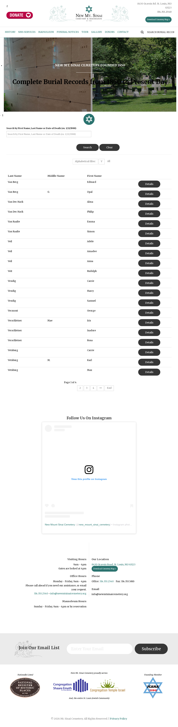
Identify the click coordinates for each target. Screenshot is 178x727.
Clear (109, 147)
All (108, 161)
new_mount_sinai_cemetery (94, 524)
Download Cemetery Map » (158, 19)
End (109, 388)
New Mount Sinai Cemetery (60, 524)
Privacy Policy (118, 718)
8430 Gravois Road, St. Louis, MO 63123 (113, 564)
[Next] (100, 388)
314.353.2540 (41, 593)
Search (87, 147)
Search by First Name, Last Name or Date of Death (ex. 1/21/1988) (41, 128)
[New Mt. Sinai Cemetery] (89, 13)
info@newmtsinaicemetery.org (68, 593)
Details (149, 184)
